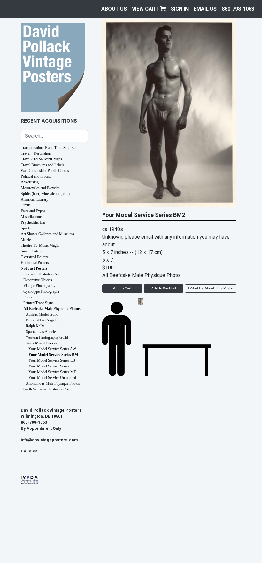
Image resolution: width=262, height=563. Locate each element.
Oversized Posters (34, 257)
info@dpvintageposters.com (49, 440)
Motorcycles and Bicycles (40, 188)
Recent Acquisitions (49, 121)
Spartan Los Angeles (41, 331)
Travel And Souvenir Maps (41, 159)
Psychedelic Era (33, 222)
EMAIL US (205, 9)
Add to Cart (122, 288)
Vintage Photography (39, 285)
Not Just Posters (34, 268)
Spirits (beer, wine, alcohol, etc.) (45, 193)
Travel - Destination (36, 153)
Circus (26, 205)
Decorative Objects (37, 280)
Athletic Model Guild (42, 314)
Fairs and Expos (33, 211)
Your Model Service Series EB (51, 360)
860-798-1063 (238, 9)
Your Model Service (42, 343)
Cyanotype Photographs (41, 291)
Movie (26, 239)
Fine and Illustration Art (41, 274)
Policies (29, 451)
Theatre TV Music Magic (40, 245)
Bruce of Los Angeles (42, 320)
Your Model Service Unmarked (52, 377)
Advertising (30, 182)
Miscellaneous (31, 216)
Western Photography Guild (47, 337)
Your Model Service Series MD (52, 372)
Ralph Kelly (35, 326)
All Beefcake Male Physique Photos (52, 308)
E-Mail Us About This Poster (211, 288)
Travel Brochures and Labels (42, 165)
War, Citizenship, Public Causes (45, 170)
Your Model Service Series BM (53, 354)
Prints (27, 297)
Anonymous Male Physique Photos (53, 383)
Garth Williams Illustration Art (46, 389)
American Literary (34, 199)
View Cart (146, 9)
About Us (114, 9)
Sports (26, 228)
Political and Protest (36, 176)
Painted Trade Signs (38, 303)
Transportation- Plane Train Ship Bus (49, 147)
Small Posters (31, 251)
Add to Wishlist (163, 288)
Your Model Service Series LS (51, 366)
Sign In (180, 9)
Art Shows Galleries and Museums (47, 234)
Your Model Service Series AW (52, 349)
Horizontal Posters (35, 262)
